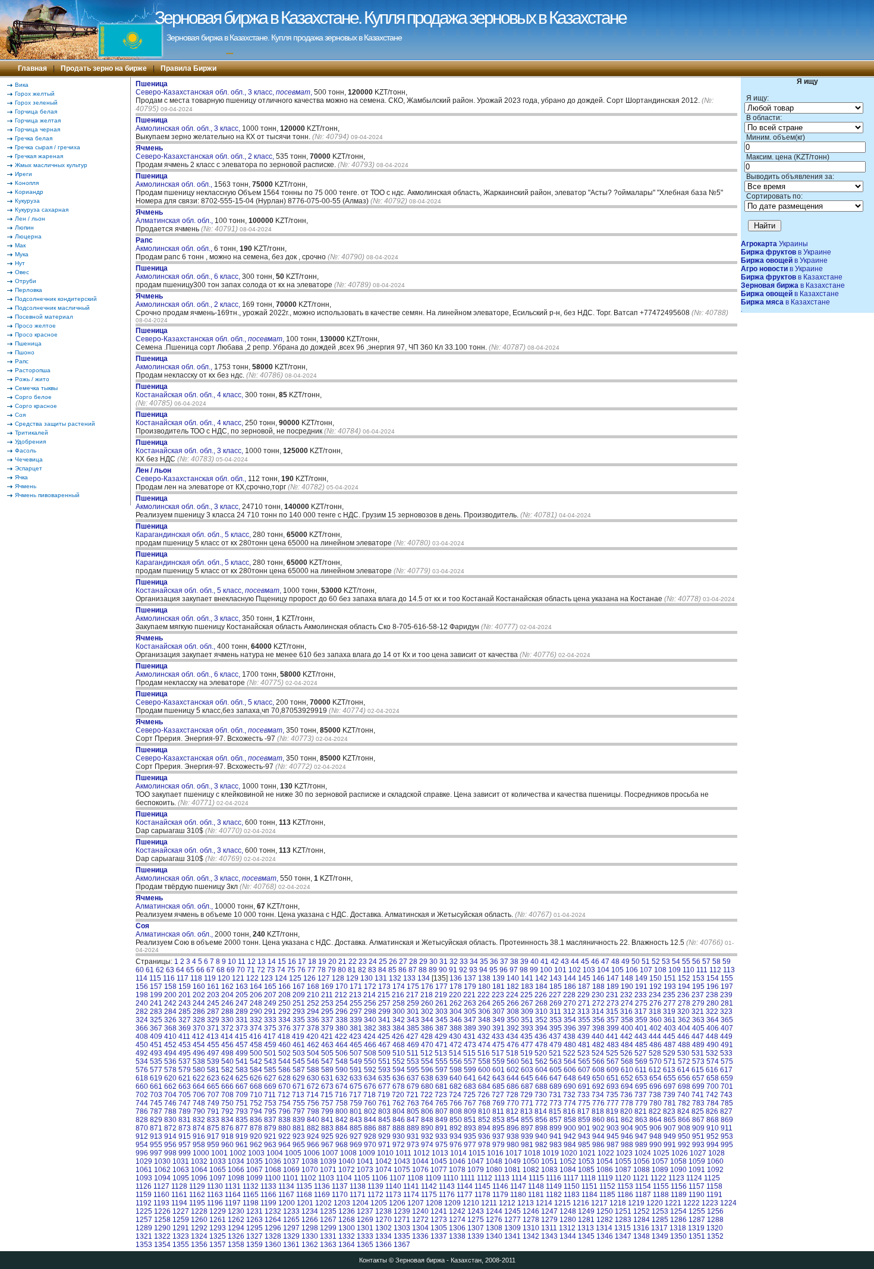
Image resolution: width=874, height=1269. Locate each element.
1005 (293, 1153)
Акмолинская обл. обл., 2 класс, (189, 300)
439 (583, 1036)
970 (370, 1145)
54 (676, 961)
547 (327, 1061)
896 (513, 1128)
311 (555, 1011)
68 (220, 970)
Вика (22, 84)
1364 (346, 1244)
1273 (438, 1219)
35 (484, 961)
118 (196, 978)
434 (512, 1036)
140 (513, 978)
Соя (20, 415)
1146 (500, 1186)
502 (284, 1053)
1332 (346, 1236)
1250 (604, 1211)
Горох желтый (35, 93)
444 (655, 1036)
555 (441, 1061)
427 (412, 1036)
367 (156, 1028)
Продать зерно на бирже (104, 68)
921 (270, 1136)
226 (541, 995)
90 (443, 970)
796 (284, 1111)
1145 (482, 1186)
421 (326, 1036)
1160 (161, 1195)
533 (726, 1053)
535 (156, 1061)
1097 (217, 1178)
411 (184, 1036)
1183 (572, 1195)
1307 (475, 1228)
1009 (367, 1153)
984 (570, 1145)
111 (702, 970)
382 (370, 1028)
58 (716, 961)
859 (584, 1120)
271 (584, 1003)
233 (640, 995)
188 (598, 986)
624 (227, 1078)
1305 (438, 1228)
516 (483, 1053)
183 (527, 986)
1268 (346, 1219)
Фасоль (25, 450)
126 (309, 978)
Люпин (24, 227)
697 (670, 1086)
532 (712, 1053)
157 (156, 986)
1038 (309, 1161)
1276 (494, 1219)
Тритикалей (31, 432)
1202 (323, 1203)
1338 (457, 1236)
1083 (549, 1170)
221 (469, 995)
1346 (604, 1236)
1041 (365, 1161)
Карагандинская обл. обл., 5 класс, (194, 530)
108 (660, 970)
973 (413, 1145)
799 (327, 1111)
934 (455, 1136)
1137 (340, 1186)
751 (241, 1103)
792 (227, 1111)
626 (256, 1078)
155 (727, 978)
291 (270, 1011)
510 (398, 1053)
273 (612, 1003)
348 (484, 1020)
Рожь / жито (32, 379)
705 (184, 1095)
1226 (162, 1211)
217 (412, 995)
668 (256, 1086)
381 (356, 1028)
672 (313, 1086)
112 (715, 970)
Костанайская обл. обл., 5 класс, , (208, 586)
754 (284, 1103)
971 (384, 1145)
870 (142, 1128)
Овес (22, 272)
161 (213, 986)
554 (427, 1061)
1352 (715, 1236)
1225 (144, 1211)
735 (612, 1095)
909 (698, 1128)
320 (683, 1011)
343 (413, 1020)
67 (210, 970)
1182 (554, 1195)
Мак (20, 245)
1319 (696, 1228)
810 (484, 1111)
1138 (358, 1186)
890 (427, 1128)
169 (327, 986)
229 (583, 995)
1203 (342, 1203)
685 (498, 1086)
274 (627, 1003)
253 (327, 1003)
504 (313, 1053)
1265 (291, 1219)
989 (641, 1145)
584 (256, 1070)
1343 (549, 1236)
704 (170, 1095)
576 (142, 1070)
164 (256, 986)
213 (355, 995)
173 (384, 986)
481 (584, 1045)
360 (655, 1020)
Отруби (25, 281)
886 (370, 1128)
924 (313, 1136)
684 (484, 1086)
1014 (458, 1153)
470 (427, 1045)
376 (284, 1028)
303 (441, 1011)
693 (612, 1086)
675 (356, 1086)
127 (323, 978)
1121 (641, 1178)
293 (299, 1011)
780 (655, 1103)
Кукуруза (27, 200)
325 (156, 1020)
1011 (403, 1153)
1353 (144, 1244)
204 (227, 995)
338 (341, 1020)
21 (342, 961)
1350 (678, 1236)
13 (261, 961)
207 (270, 995)
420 (312, 1036)
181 (498, 986)
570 (655, 1061)
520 (541, 1053)
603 (527, 1070)
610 (627, 1070)
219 (441, 995)
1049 (512, 1161)
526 (626, 1053)
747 (184, 1103)
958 (199, 1145)
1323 (180, 1236)
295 (327, 1011)
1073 (365, 1170)
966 (313, 1145)
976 (455, 1145)
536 (170, 1061)
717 (355, 1095)
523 (583, 1053)
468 (398, 1045)
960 (227, 1145)
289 (241, 1011)
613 (669, 1070)
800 (341, 1111)
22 (352, 961)
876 (227, 1128)
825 (697, 1111)
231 (612, 995)
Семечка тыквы (36, 388)
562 (541, 1061)
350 (513, 1020)
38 (514, 961)
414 (227, 1036)
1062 (162, 1170)
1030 (162, 1161)
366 (142, 1028)
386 (427, 1028)
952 (712, 1136)
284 (170, 1011)
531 (697, 1053)
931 (413, 1136)
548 (341, 1061)
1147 (518, 1186)
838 (284, 1120)
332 (256, 1020)
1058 (678, 1161)
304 (455, 1011)
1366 (383, 1244)
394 (541, 1028)
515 (469, 1053)
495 (184, 1053)
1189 (679, 1195)
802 (370, 1111)
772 (541, 1103)
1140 (393, 1186)
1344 (567, 1236)
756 (313, 1103)
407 (727, 1028)
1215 (562, 1203)
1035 (254, 1161)
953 (727, 1136)
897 (527, 1128)
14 (272, 961)
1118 (588, 1178)
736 (626, 1095)
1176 (447, 1195)
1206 (397, 1203)
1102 (308, 1178)
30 (433, 961)
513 (441, 1053)
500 (256, 1053)
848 (427, 1120)
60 (140, 970)
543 (270, 1061)
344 (427, 1020)
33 (464, 961)
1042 (383, 1161)
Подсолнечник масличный (52, 307)
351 (527, 1020)
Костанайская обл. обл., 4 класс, (190, 390)
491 (727, 1045)
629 (299, 1078)
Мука (22, 254)
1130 (215, 1186)
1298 (309, 1228)
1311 (549, 1228)
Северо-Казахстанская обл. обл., (192, 474)
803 (384, 1111)
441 (612, 1036)
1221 (673, 1203)
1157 (696, 1186)
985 (584, 1145)
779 (641, 1103)
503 (299, 1053)
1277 (512, 1219)
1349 (660, 1236)
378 (313, 1028)
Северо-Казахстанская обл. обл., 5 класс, (206, 698)
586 (284, 1070)
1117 (571, 1178)
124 (281, 978)
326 (170, 1020)
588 (313, 1070)
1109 (433, 1178)
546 (313, 1061)
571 (670, 1061)
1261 (217, 1219)
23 (363, 961)
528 (655, 1053)
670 (284, 1086)
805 (413, 1111)
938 (513, 1136)
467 (384, 1045)
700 (712, 1086)
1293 (217, 1228)
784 (712, 1103)
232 (626, 995)
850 (455, 1120)
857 (555, 1120)
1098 (236, 1178)
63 (170, 970)
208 (284, 995)
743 (726, 1095)
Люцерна (28, 236)
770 (513, 1103)
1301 (365, 1228)
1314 (604, 1228)
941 (555, 1136)
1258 (162, 1219)
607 (584, 1070)
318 (655, 1011)
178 (455, 986)
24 (373, 961)
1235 (328, 1211)
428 (426, 1036)
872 (170, 1128)
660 (142, 1086)
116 (169, 978)
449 (726, 1036)
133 (409, 978)
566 (598, 1061)
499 (241, 1053)
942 (570, 1136)
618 (142, 1078)
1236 (346, 1211)
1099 (254, 1178)
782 (684, 1103)
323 (726, 1011)
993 (698, 1145)
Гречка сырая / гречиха (47, 147)
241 (156, 1003)
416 (255, 1036)
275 (641, 1003)
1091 (696, 1170)
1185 (607, 1195)
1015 (477, 1153)
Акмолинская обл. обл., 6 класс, (189, 272)
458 (256, 1045)
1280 (567, 1219)
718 (369, 1095)
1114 (519, 1178)
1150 (572, 1186)
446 (683, 1036)
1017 (513, 1153)
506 (341, 1053)
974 (427, 1145)
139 (498, 978)
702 (142, 1095)
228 (569, 995)
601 (498, 1070)
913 (156, 1136)
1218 (617, 1203)
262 (455, 1003)
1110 (450, 1178)
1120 (623, 1178)
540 (227, 1061)
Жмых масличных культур (51, 165)
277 (670, 1003)
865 (670, 1120)
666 (227, 1086)
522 (569, 1053)
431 (469, 1036)
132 (395, 978)
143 (555, 978)
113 (729, 970)
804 (398, 1111)
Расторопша (33, 370)
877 (241, 1128)
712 (284, 1095)
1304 (420, 1228)
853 (498, 1120)
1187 (643, 1195)
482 (598, 1045)
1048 (494, 1161)
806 (427, 1111)
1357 (217, 1244)
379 (327, 1028)
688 (541, 1086)
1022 (606, 1153)
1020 (569, 1153)
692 (598, 1086)
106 (631, 970)
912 (142, 1136)
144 (570, 978)
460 (284, 1045)
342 (398, 1020)
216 (398, 995)
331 (241, 1020)
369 (184, 1028)
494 (170, 1053)
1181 (536, 1195)
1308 (494, 1228)
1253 (660, 1211)
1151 (589, 1186)
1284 (641, 1219)
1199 (268, 1203)
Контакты (373, 1260)
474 (484, 1045)
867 (698, 1120)
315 (612, 1011)
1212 (507, 1203)
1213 (525, 1203)
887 (384, 1128)
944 (598, 1136)
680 (427, 1086)
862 (627, 1120)
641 (470, 1078)
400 (627, 1028)
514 (455, 1053)
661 (156, 1086)
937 (498, 1136)
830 (170, 1120)
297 (356, 1011)
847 (413, 1120)
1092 (715, 1170)
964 (284, 1145)
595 (413, 1070)
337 (327, 1020)
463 (327, 1045)
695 (641, 1086)
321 (697, 1011)
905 (641, 1128)
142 (541, 978)
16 (292, 961)
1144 (465, 1186)
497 (213, 1053)
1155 (661, 1186)
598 (455, 1070)
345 (441, 1020)
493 (156, 1053)
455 (213, 1045)
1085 (586, 1170)
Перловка (28, 290)
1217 (599, 1203)
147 (612, 978)
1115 (536, 1178)
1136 (322, 1186)
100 (546, 970)
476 (513, 1045)
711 (270, 1095)
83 (372, 970)
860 (598, 1120)
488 (684, 1045)
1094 (162, 1178)
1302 (383, 1228)
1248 (567, 1211)
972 (398, 1145)
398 (598, 1028)
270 (570, 1003)
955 (156, 1145)
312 (569, 1011)
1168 (304, 1195)
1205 (378, 1203)
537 (184, 1061)
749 (213, 1103)
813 (526, 1111)
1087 (623, 1170)
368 (170, 1028)
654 (655, 1078)
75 (291, 970)
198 (142, 995)
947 (641, 1136)
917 (213, 1136)
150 (655, 978)
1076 (420, 1170)
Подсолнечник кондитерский (56, 299)
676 (370, 1086)
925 (327, 1136)
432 (483, 1036)
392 (513, 1028)
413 (212, 1036)
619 (156, 1078)
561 (527, 1061)
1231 (254, 1211)
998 (170, 1153)
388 (455, 1028)
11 (242, 961)
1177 (465, 1195)
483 (612, 1045)
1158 (714, 1186)
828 (142, 1120)
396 (570, 1028)
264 (484, 1003)
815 (555, 1111)
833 (213, 1120)
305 (470, 1011)
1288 (715, 1219)
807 (441, 1111)
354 (570, 1020)
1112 (484, 1178)
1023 (624, 1153)
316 (626, 1011)
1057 (660, 1161)
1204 (360, 1203)
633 (356, 1078)
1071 (328, 1170)
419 (298, 1036)
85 (392, 970)
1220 (654, 1203)
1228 (199, 1211)
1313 (585, 1228)
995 (727, 1145)
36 (494, 961)
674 (341, 1086)
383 (384, 1028)
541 (241, 1061)
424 (369, 1036)
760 (370, 1103)
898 (541, 1128)
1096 (199, 1178)
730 (541, 1095)
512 (426, 1053)
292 (284, 1011)
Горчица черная (37, 129)
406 (712, 1028)
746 (170, 1103)
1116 (553, 1178)
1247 (549, 1211)
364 (712, 1020)
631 (327, 1078)
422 (341, 1036)
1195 (197, 1203)
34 (474, 961)
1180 (518, 1195)
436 (541, 1036)
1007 (330, 1153)
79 (332, 970)
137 (470, 978)
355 (584, 1020)
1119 (605, 1178)
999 (184, 1153)
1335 (402, 1236)
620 (170, 1078)
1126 (144, 1186)
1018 (532, 1153)
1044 (420, 1161)
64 (180, 970)
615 (697, 1070)
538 (199, 1061)
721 (412, 1095)
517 (498, 1053)
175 (413, 986)
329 (213, 1020)
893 (470, 1128)
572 (684, 1061)
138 (484, 978)
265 (498, 1003)
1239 (402, 1211)
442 (626, 1036)
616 (712, 1070)
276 (655, 1003)
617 (726, 1070)
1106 (380, 1178)
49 (625, 961)
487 (670, 1045)
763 (413, 1103)
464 (341, 1045)
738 (655, 1095)
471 (441, 1045)
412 (198, 1036)
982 (541, 1145)
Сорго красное (36, 406)
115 (155, 978)
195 (698, 986)
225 (526, 995)
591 (356, 1070)
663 (184, 1086)
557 (470, 1061)
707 (213, 1095)
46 (595, 961)
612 (655, 1070)
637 (413, 1078)
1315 (622, 1228)
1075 (402, 1170)
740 (683, 1095)
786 (142, 1111)
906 (655, 1128)
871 (156, 1128)
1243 (475, 1211)
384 (398, 1028)
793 (241, 1111)
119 (210, 978)
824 (683, 1111)
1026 (679, 1153)
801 (356, 1111)
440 (598, 1036)
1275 (475, 1219)
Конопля (27, 183)
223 (498, 995)
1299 (328, 1228)
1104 (344, 1178)
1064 (199, 1170)
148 (627, 978)
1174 (411, 1195)
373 (241, 1028)
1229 (217, 1211)
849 (441, 1120)
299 (384, 1011)
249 (270, 1003)
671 (299, 1086)
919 (241, 1136)
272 (598, 1003)
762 (398, 1103)
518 (512, 1053)
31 (443, 961)
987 (612, 1145)
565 (584, 1061)
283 (156, 1011)
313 (583, 1011)
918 (227, 1136)
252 (313, 1003)
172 (370, 986)
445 (669, 1036)
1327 (254, 1236)
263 (470, 1003)
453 (184, 1045)
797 (299, 1111)
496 (199, 1053)
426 (398, 1036)
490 (712, 1045)
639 (441, 1078)
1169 (322, 1195)
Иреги (23, 174)
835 (241, 1120)
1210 (471, 1203)
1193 (161, 1203)
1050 (531, 1161)
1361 (291, 1244)
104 (603, 970)
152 (684, 978)
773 (555, 1103)
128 (338, 978)
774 (570, 1103)
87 (412, 970)
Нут (20, 263)
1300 (346, 1228)
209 (299, 995)
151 (670, 978)
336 (313, 1020)
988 (627, 1145)
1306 (457, 1228)
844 (370, 1120)
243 (184, 1003)
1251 (623, 1211)
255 (356, 1003)
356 (598, 1020)
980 (513, 1145)
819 (612, 1111)
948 (655, 1136)
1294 (236, 1228)
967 (327, 1145)
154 (712, 978)
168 (313, 986)
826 (712, 1111)
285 (184, 1011)
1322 (162, 1236)
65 (190, 970)
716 (341, 1095)
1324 (199, 1236)
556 (455, 1061)
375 (270, 1028)
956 (170, 1145)
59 (726, 961)
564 (570, 1061)
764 (427, 1103)
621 (184, 1078)
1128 (179, 1186)
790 (199, 1111)
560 (513, 1061)
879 (270, 1128)
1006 (311, 1153)
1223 (710, 1203)
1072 (346, 1170)
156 (142, 986)
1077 (438, 1170)
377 (299, 1028)
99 (534, 970)
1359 (254, 1244)
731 (555, 1095)
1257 (144, 1219)
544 (284, 1061)
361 (670, 1020)
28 (413, 961)
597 (441, 1070)
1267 (328, 1219)
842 (341, 1120)
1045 (438, 1161)
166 (284, 986)
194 (684, 986)
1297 (291, 1228)
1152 (607, 1186)
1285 (660, 1219)
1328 (273, 1236)
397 (584, 1028)
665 (213, 1086)
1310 (531, 1228)
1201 (305, 1203)
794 (256, 1111)
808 (455, 1111)
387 (441, 1028)
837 (270, 1120)
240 (142, 1003)
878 (256, 1128)
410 (170, 1036)
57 (706, 961)
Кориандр (29, 192)
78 (321, 970)
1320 (714, 1228)
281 (727, 1003)
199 (156, 995)
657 (698, 1078)
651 (612, 1078)
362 (684, 1020)
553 (413, 1061)
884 (341, 1128)
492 (142, 1053)
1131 (233, 1186)
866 (684, 1120)
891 (441, 1128)
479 (555, 1045)
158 (170, 986)
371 (213, 1028)
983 (555, 1145)
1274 (457, 1219)
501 (270, 1053)
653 (641, 1078)
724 (455, 1095)
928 (370, 1136)
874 (199, 1128)
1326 (236, 1236)
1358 (236, 1244)
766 (455, 1103)
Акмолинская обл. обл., (175, 180)
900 (570, 1128)
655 (670, 1078)
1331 (328, 1236)
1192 (144, 1203)
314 (598, 1011)
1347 (623, 1236)
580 (199, 1070)
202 (199, 995)
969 (356, 1145)
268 (541, 1003)
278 (684, 1003)
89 (433, 970)
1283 (623, 1219)
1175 (429, 1195)
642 (484, 1078)
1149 (554, 1186)
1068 (273, 1170)
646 (541, 1078)
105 (617, 970)
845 (384, 1120)
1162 (197, 1195)
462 (313, 1045)
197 (727, 986)
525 (612, 1053)
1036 (273, 1161)
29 (423, 961)
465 (356, 1045)
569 (641, 1061)
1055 (623, 1161)
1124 (694, 1178)
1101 (290, 1178)
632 (341, 1078)
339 (356, 1020)
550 (370, 1061)
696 (655, 1086)
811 (498, 1111)
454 (199, 1045)
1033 (217, 1161)
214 (369, 995)
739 (669, 1095)
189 (612, 986)
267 (527, 1003)
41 (544, 961)
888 (398, 1128)
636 (398, 1078)
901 (584, 1128)
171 (356, 986)
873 (184, 1128)
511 (413, 1053)
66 (200, 970)
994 (712, 1145)
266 (513, 1003)
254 (341, 1003)
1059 (696, 1161)
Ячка (21, 477)
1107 (397, 1178)
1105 (362, 1178)
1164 (233, 1195)
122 (252, 978)
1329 (291, 1236)
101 (560, 970)
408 (142, 1036)
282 (142, 1011)
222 (483, 995)
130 (366, 978)
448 (712, 1036)
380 (341, 1028)
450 (142, 1045)
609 (612, 1070)
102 (574, 970)
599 (470, 1070)
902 (598, 1128)
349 (498, 1020)
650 (598, 1078)
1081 (512, 1170)
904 (627, 1128)
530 (683, 1053)
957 (184, 1145)
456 (227, 1045)
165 (270, 986)
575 (727, 1061)
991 (670, 1145)
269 (555, 1003)
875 (213, 1128)
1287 (696, 1219)
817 (583, 1111)
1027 (698, 1153)
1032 (199, 1161)
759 (356, 1103)
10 (232, 961)
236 (683, 995)
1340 (494, 1236)
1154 (643, 1186)
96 (503, 970)
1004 (274, 1153)
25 (383, 961)
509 (384, 1053)
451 (156, 1045)
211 (327, 995)
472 (455, 1045)
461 (299, 1045)
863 (641, 1120)
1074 (383, 1170)
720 (398, 1095)
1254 (678, 1211)
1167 (286, 1195)
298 (370, 1011)
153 (698, 978)
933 (441, 1136)
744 (142, 1103)
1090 (678, 1170)
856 (541, 1120)
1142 (429, 1186)
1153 (625, 1186)
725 (469, 1095)
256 (370, 1003)
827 (726, 1111)
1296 (273, 1228)
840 (313, 1120)
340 (370, 1020)
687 (527, 1086)
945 (612, 1136)
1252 (641, 1211)
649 (584, 1078)
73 (271, 970)
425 (384, 1036)
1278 (531, 1219)
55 (686, 961)
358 (627, 1020)
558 (484, 1061)
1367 (402, 1244)
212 (341, 995)
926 (341, 1136)
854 (513, 1120)
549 (356, 1061)
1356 (199, 1244)
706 (199, 1095)
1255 (696, 1211)
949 (670, 1136)
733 (583, 1095)
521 (555, 1053)
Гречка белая (33, 138)
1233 (291, 1211)
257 (384, 1003)
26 (393, 961)
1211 (489, 1203)
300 (398, 1011)
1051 (549, 1161)
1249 (586, 1211)
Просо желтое (35, 325)
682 (455, 1086)
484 (627, 1045)
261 (441, 1003)
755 (299, 1103)
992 (684, 1145)
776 (598, 1103)
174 (398, 986)
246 (227, 1003)
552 (398, 1061)
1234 (309, 1211)
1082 (531, 1170)
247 (241, 1003)
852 (484, 1120)
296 (341, 1011)
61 (150, 970)
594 (398, 1070)
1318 (677, 1228)
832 (199, 1120)
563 (555, 1061)
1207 (415, 1203)
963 (270, 1145)
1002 (237, 1153)
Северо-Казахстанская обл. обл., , (210, 334)
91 (453, 970)
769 (498, 1103)
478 (541, 1045)
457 (241, 1045)
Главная (32, 68)
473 (470, 1045)
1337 (438, 1236)
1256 (715, 1211)
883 (327, 1128)
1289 (144, 1228)
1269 (365, 1219)
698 (684, 1086)
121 (238, 978)
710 (256, 1095)
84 (382, 970)
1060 (715, 1161)
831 (184, 1120)
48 (615, 961)
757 (327, 1103)
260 (427, 1003)
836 (256, 1120)
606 (570, 1070)
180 (484, 986)
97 (514, 970)
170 (341, 986)
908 (684, 1128)
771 (527, 1103)
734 (598, 1095)
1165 (251, 1195)
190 (627, 986)
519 (526, 1053)
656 (684, 1078)
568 (627, 1061)
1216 (581, 1203)
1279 (549, 1219)
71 (251, 970)
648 (570, 1078)
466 (370, 1045)
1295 (254, 1228)
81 (352, 970)
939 (527, 1136)
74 (281, 970)
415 (241, 1036)
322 (712, 1011)
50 (635, 961)
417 (269, 1036)
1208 (434, 1203)
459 (270, 1045)
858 (570, 1120)
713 (298, 1095)
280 (712, 1003)
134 (423, 978)
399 (612, 1028)
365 (727, 1020)
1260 (199, 1219)
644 (513, 1078)
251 (299, 1003)
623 (213, 1078)
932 (427, 1136)
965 (299, 1145)
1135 (304, 1186)
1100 (273, 1178)
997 (156, 1153)
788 (170, 1111)
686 (513, 1086)
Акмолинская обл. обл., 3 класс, (189, 124)
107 (646, 970)
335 (299, 1020)
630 (313, 1078)
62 (160, 970)
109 (674, 970)
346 (455, 1020)
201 (184, 995)
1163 (215, 1195)
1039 (328, 1161)
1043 (402, 1161)
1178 (482, 1195)
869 (727, 1120)
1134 (286, 1186)
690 (570, 1086)
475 (498, 1045)
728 (512, 1095)
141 (527, 978)
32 (453, 961)
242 (170, 1003)
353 (555, 1020)
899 (555, 1128)
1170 (340, 1195)
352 (541, 1020)
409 (156, 1036)
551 (384, 1061)
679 (413, 1086)
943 (584, 1136)
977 (470, 1145)
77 (311, 970)
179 (470, 986)
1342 (531, 1236)
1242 (457, 1211)
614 (683, 1070)
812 (512, 1111)
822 (655, 1111)
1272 (420, 1219)
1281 (586, 1219)
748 (199, 1103)
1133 (268, 1186)
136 (455, 978)
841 (327, 1120)
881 (299, 1128)
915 (184, 1136)
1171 (358, 1195)
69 (231, 970)
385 (413, 1028)
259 (413, 1003)
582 (227, 1070)
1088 (641, 1170)
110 (688, 970)
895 (498, 1128)
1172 (375, 1195)
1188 (661, 1195)
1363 (328, 1244)
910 (712, 1128)
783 (698, 1103)
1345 (586, 1236)
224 (512, 995)
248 (256, 1003)
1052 (567, 1161)
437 (555, 1036)
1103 (326, 1178)
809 (470, 1111)
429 (441, 1036)
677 (384, 1086)
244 (199, 1003)
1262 (236, 1219)
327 (184, 1020)
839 (299, 1120)
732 (569, 1095)
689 (555, 1086)
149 (641, 978)
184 (541, 986)
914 (170, 1136)
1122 (658, 1178)
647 (555, 1078)
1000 (201, 1153)
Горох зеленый (36, 102)
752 (256, 1103)
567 (612, 1061)
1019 (550, 1153)
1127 (161, 1186)
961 (241, 1145)
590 (341, 1070)
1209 (452, 1203)
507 (356, 1053)
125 (295, 978)
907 (670, 1128)
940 (541, 1136)
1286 (678, 1219)
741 (697, 1095)
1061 (144, 1170)
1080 (494, 1170)
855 (527, 1120)
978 (484, 1145)
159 (184, 986)
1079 (475, 1170)
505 (327, 1053)
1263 (254, 1219)
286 (199, 1011)
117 (182, 978)
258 (398, 1003)
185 (555, 986)
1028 (716, 1153)
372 (227, 1028)
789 (184, 1111)
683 (470, 1086)
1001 (219, 1153)
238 (712, 995)
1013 (440, 1153)
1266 (309, 1219)
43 (565, 961)
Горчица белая (36, 111)
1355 (180, 1244)
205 (241, 995)
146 (598, 978)
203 (213, 995)
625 (241, 1078)
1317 (659, 1228)
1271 (402, 1219)
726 (483, 1095)
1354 (162, 1244)
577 (156, 1070)
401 (641, 1028)
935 (470, 1136)
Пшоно (24, 352)
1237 (365, 1211)
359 (641, 1020)
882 (313, 1128)
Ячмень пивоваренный (47, 495)
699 (698, 1086)
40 (534, 961)
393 (527, 1028)
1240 (420, 1211)
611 (641, 1070)
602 (513, 1070)
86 (402, 970)
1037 (291, 1161)
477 (527, 1045)
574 (712, 1061)
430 (455, 1036)
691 (584, 1086)
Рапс (22, 361)
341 (384, 1020)
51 (646, 961)
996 (142, 1153)
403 (670, 1028)
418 (284, 1036)
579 (184, 1070)
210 (313, 995)
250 (284, 1003)
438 (569, 1036)
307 (498, 1011)
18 (312, 961)
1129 (197, 1186)
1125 (712, 1178)
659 (727, 1078)
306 (484, 1011)
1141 (411, 1186)
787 (156, 1111)
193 (670, 986)
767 (470, 1103)
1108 (415, 1178)
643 (498, 1078)
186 (570, 986)
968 (341, 1145)
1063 (180, 1170)
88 (423, 970)
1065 (217, 1170)
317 (640, 1011)
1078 (457, 1170)
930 (398, 1136)
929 (384, 1136)
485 (641, 1045)
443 (640, 1036)
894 (484, 1128)
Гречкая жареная (39, 156)
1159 (144, 1195)
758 (341, 1103)
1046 (457, 1161)
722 (426, 1095)
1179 (500, 1195)
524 (598, 1053)
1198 (251, 1203)
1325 (217, 1236)
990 (655, 1145)
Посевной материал (44, 316)
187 (584, 986)
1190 (696, 1195)
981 (527, 1145)
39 (524, 961)
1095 (180, 1178)
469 (413, 1045)
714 (312, 1095)
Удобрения (30, 441)
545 (299, 1061)
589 (327, 1070)
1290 (162, 1228)
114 (141, 978)
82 (362, 970)
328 (199, 1020)
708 (227, 1095)
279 (698, 1003)
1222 (691, 1203)
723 (441, 1095)
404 (684, 1028)
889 (413, 1128)
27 (403, 961)
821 (640, 1111)
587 (299, 1070)
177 (441, 986)
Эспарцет (28, 468)
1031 (180, 1161)
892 (455, 1128)
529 (669, 1053)
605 (555, 1070)
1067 (254, 1170)
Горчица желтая (38, 120)
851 (470, 1120)
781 (670, 1103)
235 (669, 995)
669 (270, 1086)
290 (256, 1011)
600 (484, 1070)
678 (398, 1086)
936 (484, 1136)
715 (326, 1095)
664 (199, 1086)
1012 (421, 1153)
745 (156, 1103)
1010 (385, 1153)
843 (356, 1120)
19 (322, 961)
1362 (309, 1244)
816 (569, 1111)
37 (504, 961)
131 (381, 978)
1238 (383, 1211)
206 (256, 995)
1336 (420, 1236)
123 (266, 978)
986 (598, 1145)
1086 (604, 1170)
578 (170, 1070)
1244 (494, 1211)
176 (427, 986)
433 (498, 1036)
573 (698, 1061)
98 (524, 970)
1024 (642, 1153)
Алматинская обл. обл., (175, 216)
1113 (502, 1178)
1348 (641, 1236)
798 (313, 1111)
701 (727, 1086)
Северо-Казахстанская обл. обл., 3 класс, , (224, 88)
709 (241, 1095)
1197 (233, 1203)
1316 (641, 1228)
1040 (346, 1161)
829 (156, 1120)
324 (142, 1020)
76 (301, 970)
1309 (512, 1228)
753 (270, 1103)
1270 (383, 1219)
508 (370, 1053)
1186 (625, 1195)
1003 (256, 1153)
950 (684, 1136)
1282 (604, 1219)
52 (656, 961)
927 (356, 1136)
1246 (531, 1211)
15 (282, 961)
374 (256, 1028)
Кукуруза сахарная (41, 209)
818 (598, 1111)
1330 (309, 1236)
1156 (679, 1186)
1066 (236, 1170)
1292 (199, 1228)
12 (251, 961)
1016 (495, 1153)
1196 (215, 1203)
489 (698, 1045)
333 (270, 1020)
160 (199, 986)
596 (427, 1070)
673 (327, 1086)
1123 (676, 1178)
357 (612, 1020)
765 (441, 1103)
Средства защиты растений (55, 423)
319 (669, 1011)
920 (256, 1136)
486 (655, 1045)
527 (640, 1053)
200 (170, 995)
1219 (636, 1203)
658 (712, 1078)
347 (470, 1020)
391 (498, 1028)
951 (698, 1136)
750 (227, 1103)
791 (213, 1111)
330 (227, 1020)
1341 (512, 1236)
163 (241, 986)
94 (483, 970)
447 (697, 1036)
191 (641, 986)
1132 (251, 1186)
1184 (589, 1195)
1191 (714, 1195)
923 (299, 1136)
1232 (273, 1211)
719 (384, 1095)
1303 (402, 1228)
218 (426, 995)
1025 (661, 1153)
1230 (236, 1211)
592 (370, 1070)
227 (555, 995)
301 (413, 1011)
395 (555, 1028)
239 (726, 995)
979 (498, 1145)
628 (284, 1078)
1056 (641, 1161)
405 (698, 1028)
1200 (286, 1203)
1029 (144, 1161)
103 (589, 970)
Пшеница (28, 343)
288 (227, 1011)
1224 (728, 1203)
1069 (291, 1170)
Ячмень (25, 486)
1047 (475, 1161)
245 (213, 1003)
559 (498, 1061)
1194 (179, 1203)
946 (627, 1136)
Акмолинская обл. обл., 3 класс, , (207, 874)
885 (356, 1128)
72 (261, 970)
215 (384, 995)
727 (498, 1095)
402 (655, 1028)
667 (241, 1086)
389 (470, 1028)
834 (227, 1120)
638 (427, 1078)
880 (284, 1128)
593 (384, 1070)
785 (727, 1103)
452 (170, 1045)
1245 (512, 1211)
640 (455, 1078)
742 (712, 1095)
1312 (567, 1228)
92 (463, 970)
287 (213, 1011)
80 (342, 970)
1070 (309, 1170)
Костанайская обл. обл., (176, 642)
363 (698, 1020)
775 (584, 1103)
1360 (273, 1244)
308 (513, 1011)
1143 (447, 1186)
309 (527, 1011)
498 (227, 1053)
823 (669, 1111)
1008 (348, 1153)
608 (598, 1070)
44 (575, 961)
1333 (365, 1236)
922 (284, 1136)
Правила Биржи (188, 68)
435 (526, 1036)
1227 (180, 1211)
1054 (604, 1161)
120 (224, 978)
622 (199, 1078)
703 (156, 1095)
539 (213, 1061)
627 (270, 1078)
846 (398, 1120)
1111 (467, 1178)
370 (199, 1028)
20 (332, 961)
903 (612, 1128)
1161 (179, 1195)
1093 (144, 1178)
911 (726, 1128)
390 (484, 1028)
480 (570, 1045)
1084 (567, 1170)
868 (712, 1120)
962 (256, 1145)
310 (541, 1011)
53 (666, 961)
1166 (268, 1195)
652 (627, 1078)
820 (626, 1111)
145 (584, 978)
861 (612, 1120)
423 (355, 1036)
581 (213, 1070)
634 (370, 1078)
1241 (438, 1211)
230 (598, 995)
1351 (696, 1236)
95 (493, 970)
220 (455, 995)
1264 (273, 1219)
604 (541, 1070)
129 (352, 978)
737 (640, 1095)
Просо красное (36, 334)
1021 (587, 1153)
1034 (236, 1161)
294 (313, 1011)
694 (627, 1086)
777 (612, 1103)
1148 (536, 1186)
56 (696, 961)
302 (427, 1011)
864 (655, 1120)
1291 (180, 1228)
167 (299, 986)
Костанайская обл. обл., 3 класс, (190, 446)
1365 (365, 1244)
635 (384, 1078)
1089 (660, 1170)
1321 (144, 1236)
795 (270, 1111)
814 (541, 1111)
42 (555, 961)
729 (526, 1095)
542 (256, 1061)
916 (199, 1136)
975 (441, 1145)
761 (384, 1103)
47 (605, 961)
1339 (475, 1236)
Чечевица (29, 459)
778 (627, 1103)
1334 (383, 1236)
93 (473, 970)
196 (712, 986)
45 (585, 961)
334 (284, 1020)
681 (441, 1086)
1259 (180, 1219)
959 (213, 1145)
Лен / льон (30, 218)
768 (484, 1103)
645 (527, 1078)
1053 (586, 1161)
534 (142, 1061)
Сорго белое (33, 397)
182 (513, 986)
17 (302, 961)
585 (270, 1070)
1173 (393, 1195)
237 (697, 995)
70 (241, 970)
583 (241, 1070)
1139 (375, 1186)
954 (142, 1145)
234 (655, 995)
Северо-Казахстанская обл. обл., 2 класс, (206, 152)
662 (170, 1086)
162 (227, 986)
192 (655, 986)
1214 (544, 1203)
